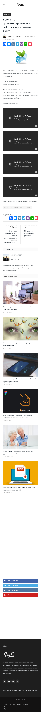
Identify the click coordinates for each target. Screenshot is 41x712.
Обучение (6, 14)
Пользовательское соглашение (14, 707)
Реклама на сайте (22, 705)
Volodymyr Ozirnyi (14, 36)
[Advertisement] (18, 542)
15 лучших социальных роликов (29, 233)
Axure (6, 207)
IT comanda (34, 690)
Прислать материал (10, 709)
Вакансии (12, 705)
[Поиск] (37, 5)
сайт (28, 207)
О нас (5, 705)
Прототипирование (17, 207)
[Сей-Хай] (20, 4)
